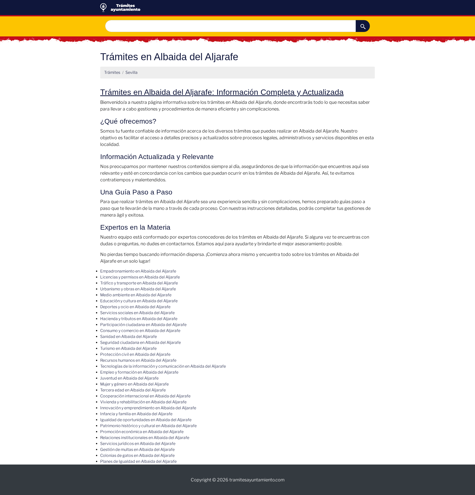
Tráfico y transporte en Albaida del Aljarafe (139, 283)
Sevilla (131, 72)
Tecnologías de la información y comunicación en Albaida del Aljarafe (163, 366)
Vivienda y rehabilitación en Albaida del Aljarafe (143, 402)
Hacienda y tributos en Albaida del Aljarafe (138, 318)
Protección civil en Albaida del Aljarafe (135, 354)
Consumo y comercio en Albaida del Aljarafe (140, 330)
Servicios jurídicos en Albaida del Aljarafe (137, 443)
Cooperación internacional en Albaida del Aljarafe (145, 396)
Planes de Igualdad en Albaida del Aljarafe (138, 461)
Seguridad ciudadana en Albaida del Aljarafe (140, 342)
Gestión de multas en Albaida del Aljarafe (137, 449)
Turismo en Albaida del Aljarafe (128, 348)
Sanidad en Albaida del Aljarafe (128, 336)
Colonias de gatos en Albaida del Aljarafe (137, 455)
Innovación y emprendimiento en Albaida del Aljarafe (148, 408)
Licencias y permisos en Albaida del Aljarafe (140, 277)
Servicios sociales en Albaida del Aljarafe (137, 312)
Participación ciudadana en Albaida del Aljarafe (143, 324)
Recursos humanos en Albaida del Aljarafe (138, 360)
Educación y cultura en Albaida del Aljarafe (139, 301)
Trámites (112, 72)
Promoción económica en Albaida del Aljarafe (142, 431)
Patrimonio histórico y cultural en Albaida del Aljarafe (148, 425)
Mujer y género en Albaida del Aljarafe (134, 384)
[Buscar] (363, 26)
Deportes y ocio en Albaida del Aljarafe (135, 306)
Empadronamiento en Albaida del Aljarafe (138, 271)
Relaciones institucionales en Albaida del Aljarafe (144, 437)
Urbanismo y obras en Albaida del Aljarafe (138, 289)
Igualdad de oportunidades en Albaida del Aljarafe (145, 419)
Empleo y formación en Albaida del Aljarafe (139, 372)
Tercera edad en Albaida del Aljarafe (133, 390)
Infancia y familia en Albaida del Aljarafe (136, 414)
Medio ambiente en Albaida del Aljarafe (135, 295)
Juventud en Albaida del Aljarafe (129, 378)
